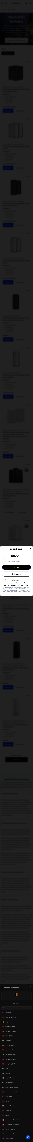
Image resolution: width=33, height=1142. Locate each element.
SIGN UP (16, 567)
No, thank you (16, 574)
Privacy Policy (24, 585)
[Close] (30, 548)
